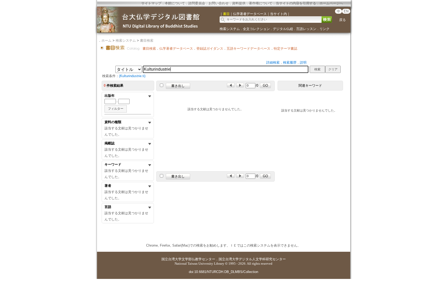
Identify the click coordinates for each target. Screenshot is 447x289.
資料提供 (238, 3)
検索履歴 (289, 62)
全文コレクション (256, 29)
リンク (324, 29)
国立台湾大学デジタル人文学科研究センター (252, 259)
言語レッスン (306, 29)
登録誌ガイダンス (209, 48)
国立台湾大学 (171, 259)
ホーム (106, 40)
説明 (303, 62)
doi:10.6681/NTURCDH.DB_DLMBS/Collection (223, 272)
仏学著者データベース (176, 48)
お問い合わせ (218, 3)
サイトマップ (151, 3)
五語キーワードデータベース (248, 48)
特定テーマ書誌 (285, 48)
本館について (175, 3)
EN (346, 11)
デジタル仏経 (283, 29)
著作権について (260, 3)
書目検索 (146, 40)
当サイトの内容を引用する (296, 3)
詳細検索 (273, 62)
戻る (342, 20)
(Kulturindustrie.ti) (132, 76)
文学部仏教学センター (198, 259)
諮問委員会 (196, 3)
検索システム (230, 29)
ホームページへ (331, 3)
